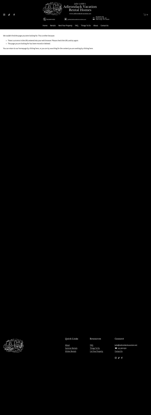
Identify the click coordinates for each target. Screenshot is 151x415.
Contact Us (104, 26)
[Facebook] (14, 15)
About (95, 26)
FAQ (76, 26)
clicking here (34, 48)
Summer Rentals (71, 348)
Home (45, 26)
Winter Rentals (70, 351)
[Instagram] (4, 15)
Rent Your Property (65, 26)
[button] (21, 95)
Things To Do (86, 26)
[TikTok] (9, 15)
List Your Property (96, 351)
